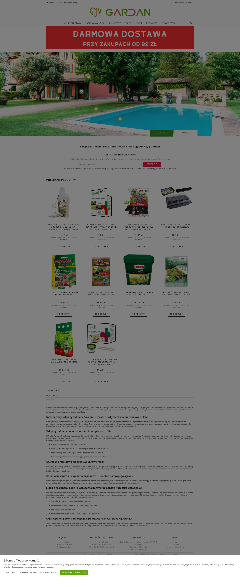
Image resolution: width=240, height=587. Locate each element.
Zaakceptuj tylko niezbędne (21, 572)
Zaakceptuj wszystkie (74, 572)
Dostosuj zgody (49, 572)
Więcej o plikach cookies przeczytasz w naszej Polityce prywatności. (29, 567)
